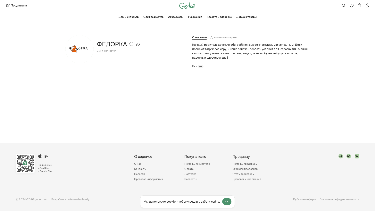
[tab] (224, 37)
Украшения (195, 16)
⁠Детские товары (246, 16)
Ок (226, 201)
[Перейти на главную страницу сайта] (187, 5)
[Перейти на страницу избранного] (351, 5)
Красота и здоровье (219, 16)
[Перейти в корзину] (359, 5)
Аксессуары (175, 16)
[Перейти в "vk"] (357, 167)
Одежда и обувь (153, 16)
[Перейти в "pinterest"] (348, 167)
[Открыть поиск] (343, 5)
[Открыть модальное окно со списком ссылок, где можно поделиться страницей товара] (138, 44)
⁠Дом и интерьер (129, 16)
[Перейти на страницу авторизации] (367, 5)
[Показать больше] (201, 66)
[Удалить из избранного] (131, 44)
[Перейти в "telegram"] (340, 167)
